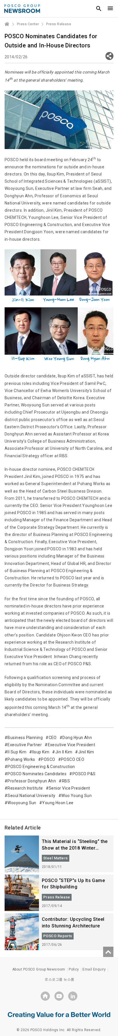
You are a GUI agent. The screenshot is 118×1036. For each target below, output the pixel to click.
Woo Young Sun (76, 795)
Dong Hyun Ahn (77, 737)
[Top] (108, 952)
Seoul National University (31, 795)
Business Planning (25, 737)
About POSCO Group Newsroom (38, 969)
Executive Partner (24, 744)
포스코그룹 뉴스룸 (59, 979)
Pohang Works (21, 759)
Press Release (58, 24)
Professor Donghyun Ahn (31, 781)
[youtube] (59, 996)
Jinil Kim (86, 752)
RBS (66, 781)
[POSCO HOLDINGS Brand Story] (59, 1014)
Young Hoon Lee (57, 802)
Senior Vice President (69, 788)
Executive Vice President (71, 744)
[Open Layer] (109, 56)
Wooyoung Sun (21, 802)
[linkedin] (72, 996)
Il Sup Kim (16, 752)
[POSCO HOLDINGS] (45, 996)
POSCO (48, 759)
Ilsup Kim (40, 752)
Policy (74, 969)
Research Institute (25, 788)
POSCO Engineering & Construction (41, 766)
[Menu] (110, 8)
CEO (53, 737)
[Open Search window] (98, 8)
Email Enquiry (94, 969)
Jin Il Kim (63, 752)
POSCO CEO (72, 759)
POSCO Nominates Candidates (36, 773)
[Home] (7, 24)
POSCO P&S (84, 773)
